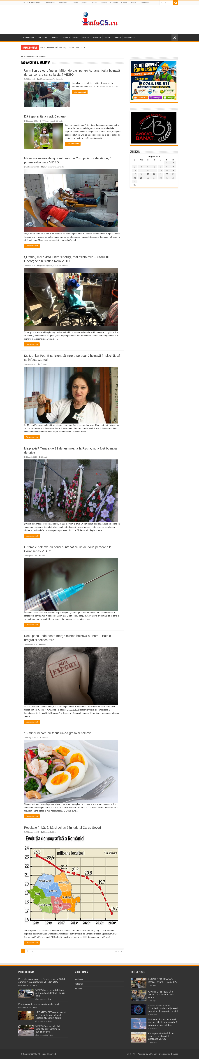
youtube (78, 989)
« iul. (133, 185)
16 (173, 170)
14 (161, 170)
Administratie (50, 3)
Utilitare (104, 3)
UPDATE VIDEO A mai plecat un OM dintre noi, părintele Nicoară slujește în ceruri (50, 1015)
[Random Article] (174, 37)
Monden (46, 832)
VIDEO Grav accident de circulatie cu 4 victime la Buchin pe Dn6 (48, 1029)
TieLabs (174, 1054)
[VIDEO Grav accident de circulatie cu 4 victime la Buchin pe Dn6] (26, 1030)
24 (135, 178)
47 (51, 999)
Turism (124, 3)
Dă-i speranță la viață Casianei (45, 116)
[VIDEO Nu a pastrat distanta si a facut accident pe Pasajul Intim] (26, 993)
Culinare (74, 3)
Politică (53, 832)
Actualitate (63, 3)
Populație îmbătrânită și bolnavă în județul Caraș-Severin (63, 827)
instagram (79, 984)
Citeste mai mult (80, 92)
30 (52, 1035)
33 (36, 1007)
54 (36, 985)
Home (26, 56)
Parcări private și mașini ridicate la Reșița (39, 1004)
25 (141, 178)
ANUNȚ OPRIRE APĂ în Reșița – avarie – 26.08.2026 (62, 47)
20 (154, 174)
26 (148, 178)
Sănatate (114, 3)
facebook (79, 979)
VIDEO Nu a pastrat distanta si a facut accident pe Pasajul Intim (50, 993)
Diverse (84, 3)
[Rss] (128, 1054)
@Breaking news (45, 79)
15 (167, 170)
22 (167, 174)
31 (51, 1021)
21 (161, 174)
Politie (94, 3)
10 (135, 170)
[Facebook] (131, 1054)
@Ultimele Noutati (48, 121)
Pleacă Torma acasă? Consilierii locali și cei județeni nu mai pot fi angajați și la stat (163, 1008)
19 (148, 174)
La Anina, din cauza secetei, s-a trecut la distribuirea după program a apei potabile (162, 1022)
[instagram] (133, 1054)
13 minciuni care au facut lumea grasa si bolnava (58, 733)
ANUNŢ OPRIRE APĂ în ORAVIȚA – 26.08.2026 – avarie (161, 994)
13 (154, 170)
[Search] (175, 2)
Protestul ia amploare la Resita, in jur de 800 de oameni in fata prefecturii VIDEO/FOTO (42, 980)
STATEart (153, 1054)
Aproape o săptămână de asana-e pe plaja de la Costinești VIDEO (161, 1036)
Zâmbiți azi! (144, 3)
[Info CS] (99, 19)
